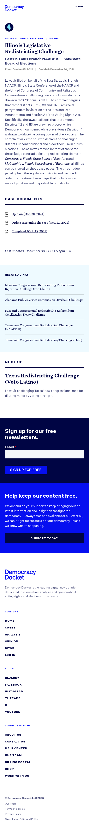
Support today (44, 538)
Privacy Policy (13, 814)
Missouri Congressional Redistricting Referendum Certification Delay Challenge (39, 312)
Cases (10, 627)
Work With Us (17, 776)
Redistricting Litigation (24, 38)
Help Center (16, 748)
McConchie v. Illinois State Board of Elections (37, 164)
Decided (55, 38)
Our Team (13, 755)
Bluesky (12, 678)
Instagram (14, 691)
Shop (9, 769)
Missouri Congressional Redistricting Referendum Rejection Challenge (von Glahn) (39, 287)
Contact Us (15, 741)
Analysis (13, 634)
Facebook (13, 684)
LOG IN (10, 655)
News (9, 648)
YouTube (12, 712)
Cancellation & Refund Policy (21, 819)
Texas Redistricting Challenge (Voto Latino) (42, 378)
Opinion (11, 641)
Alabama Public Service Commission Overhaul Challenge (44, 300)
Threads (12, 698)
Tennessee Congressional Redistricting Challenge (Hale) (43, 340)
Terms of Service (15, 809)
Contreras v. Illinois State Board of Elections (36, 159)
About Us (13, 735)
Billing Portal (18, 762)
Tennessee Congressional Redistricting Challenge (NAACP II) (39, 327)
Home (9, 621)
